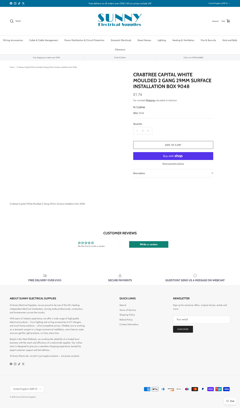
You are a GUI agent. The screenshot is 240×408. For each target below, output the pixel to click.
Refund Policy (126, 319)
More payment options (173, 163)
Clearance (120, 49)
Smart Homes (144, 40)
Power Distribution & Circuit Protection (84, 40)
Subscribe (183, 329)
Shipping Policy (127, 314)
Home (12, 67)
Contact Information (129, 324)
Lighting (162, 40)
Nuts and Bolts (230, 40)
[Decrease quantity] (136, 130)
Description (139, 173)
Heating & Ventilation (183, 40)
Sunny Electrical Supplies (26, 397)
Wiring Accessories (13, 40)
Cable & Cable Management (43, 40)
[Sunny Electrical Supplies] (120, 21)
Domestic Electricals (121, 40)
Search (123, 305)
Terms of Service (128, 310)
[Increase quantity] (149, 130)
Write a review (149, 244)
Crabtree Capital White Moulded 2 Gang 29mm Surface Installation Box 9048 (47, 67)
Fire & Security (208, 40)
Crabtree (140, 107)
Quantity (137, 123)
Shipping (150, 100)
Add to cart (173, 145)
